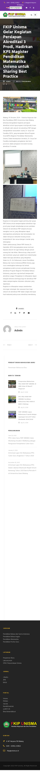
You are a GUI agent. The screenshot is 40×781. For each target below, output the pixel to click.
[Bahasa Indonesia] (8, 8)
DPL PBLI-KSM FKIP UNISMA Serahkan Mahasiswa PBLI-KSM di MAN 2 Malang (26, 400)
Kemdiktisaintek (8, 706)
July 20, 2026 (24, 407)
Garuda (5, 704)
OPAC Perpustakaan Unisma (12, 663)
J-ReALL (5, 677)
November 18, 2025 (14, 462)
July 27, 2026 (24, 392)
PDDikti (5, 701)
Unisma (5, 698)
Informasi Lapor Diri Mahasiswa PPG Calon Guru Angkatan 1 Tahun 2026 (21, 454)
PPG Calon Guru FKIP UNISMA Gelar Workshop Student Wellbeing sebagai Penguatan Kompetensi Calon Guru (21, 441)
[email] (26, 8)
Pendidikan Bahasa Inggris (11, 636)
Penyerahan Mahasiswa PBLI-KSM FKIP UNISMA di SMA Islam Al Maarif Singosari (27, 385)
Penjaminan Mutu (8, 658)
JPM (4, 680)
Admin (8, 82)
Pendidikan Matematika (11, 639)
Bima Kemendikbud (9, 711)
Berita (18, 82)
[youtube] (33, 8)
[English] (7, 8)
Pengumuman (26, 82)
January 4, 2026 (12, 450)
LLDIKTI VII (6, 709)
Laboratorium (7, 660)
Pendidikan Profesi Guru (11, 642)
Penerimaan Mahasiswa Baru (17, 367)
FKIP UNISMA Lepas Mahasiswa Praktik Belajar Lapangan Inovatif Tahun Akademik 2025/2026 (27, 416)
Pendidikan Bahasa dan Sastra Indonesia (16, 634)
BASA (5, 682)
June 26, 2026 (12, 436)
